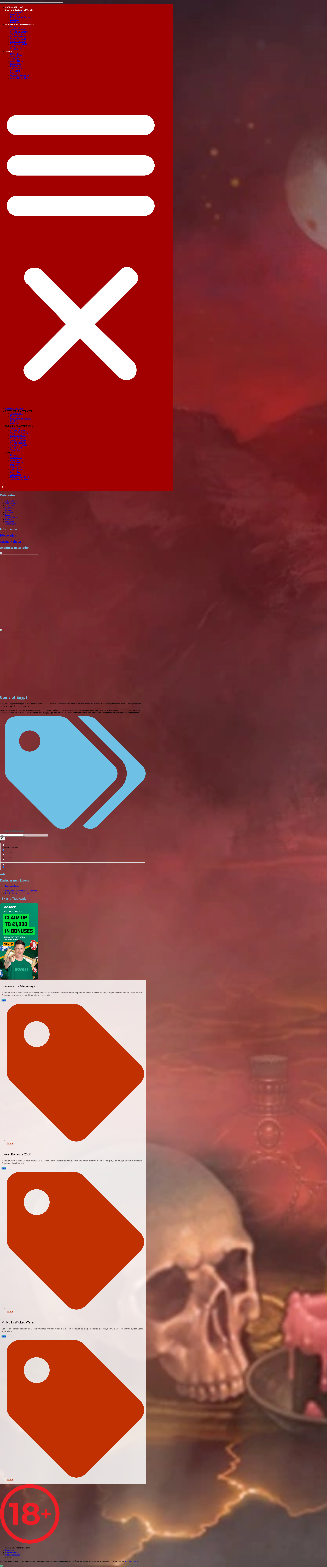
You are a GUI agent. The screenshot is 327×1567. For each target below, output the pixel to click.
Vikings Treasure (18, 37)
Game (10, 1143)
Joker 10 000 (16, 56)
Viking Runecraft (18, 39)
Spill (7, 830)
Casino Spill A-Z (14, 7)
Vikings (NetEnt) (18, 41)
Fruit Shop (15, 22)
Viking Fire (15, 27)
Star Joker (15, 71)
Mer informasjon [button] (131, 1561)
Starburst (14, 19)
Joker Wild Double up (20, 78)
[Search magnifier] (2, 838)
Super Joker (15, 66)
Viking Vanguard (18, 34)
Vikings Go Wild (17, 29)
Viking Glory (15, 49)
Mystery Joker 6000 (19, 75)
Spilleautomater (17, 830)
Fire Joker (14, 54)
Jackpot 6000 (16, 12)
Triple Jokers (16, 68)
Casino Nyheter (10, 541)
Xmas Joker (15, 73)
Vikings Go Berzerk (19, 32)
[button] (80, 243)
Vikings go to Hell (18, 44)
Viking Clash (16, 46)
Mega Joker (15, 15)
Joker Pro (14, 58)
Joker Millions (16, 61)
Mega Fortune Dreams (20, 17)
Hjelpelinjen (8, 535)
